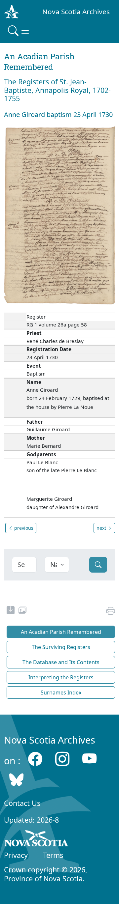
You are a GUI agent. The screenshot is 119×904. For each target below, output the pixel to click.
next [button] (102, 528)
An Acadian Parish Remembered (61, 632)
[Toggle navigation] (19, 31)
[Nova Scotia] (36, 839)
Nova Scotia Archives (76, 11)
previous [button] (23, 528)
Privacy (16, 855)
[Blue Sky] (16, 779)
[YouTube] (89, 759)
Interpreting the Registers (61, 677)
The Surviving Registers (61, 647)
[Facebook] (35, 759)
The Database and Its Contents (60, 662)
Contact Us (22, 803)
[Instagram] (62, 759)
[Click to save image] (59, 215)
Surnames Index (61, 692)
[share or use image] (22, 611)
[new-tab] (11, 611)
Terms (53, 855)
